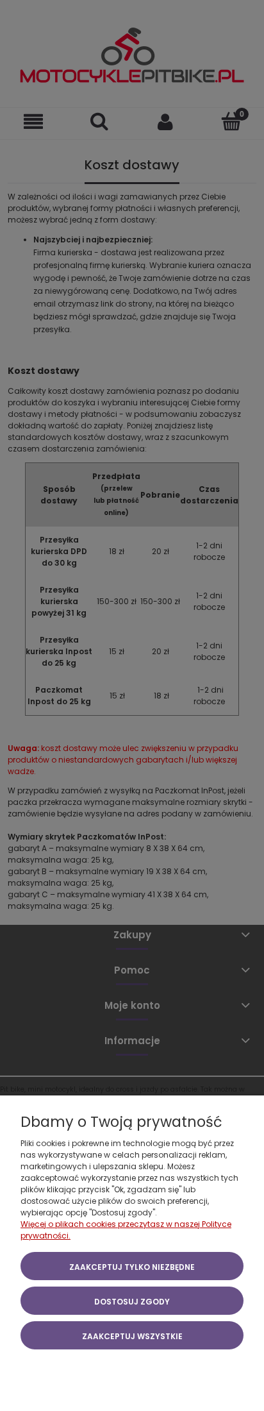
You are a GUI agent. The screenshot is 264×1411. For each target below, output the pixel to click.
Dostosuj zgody (132, 1301)
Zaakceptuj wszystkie (132, 1336)
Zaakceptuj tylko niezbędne (132, 1267)
